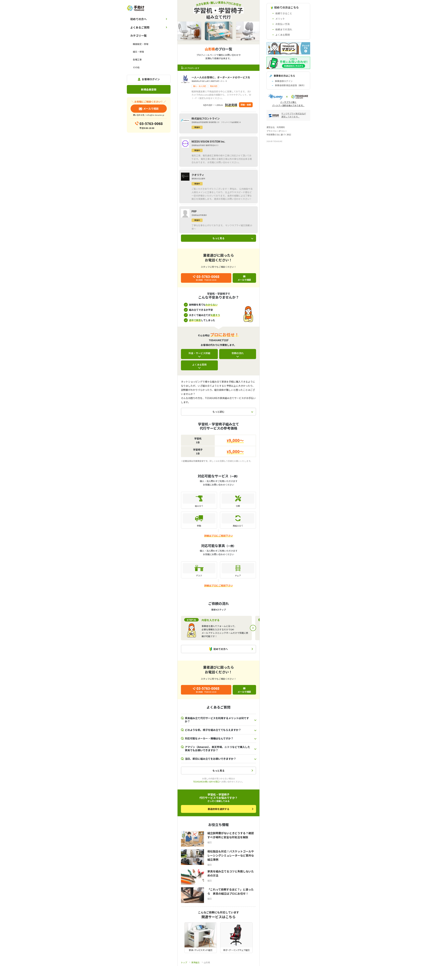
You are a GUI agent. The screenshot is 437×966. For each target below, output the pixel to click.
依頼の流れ (238, 353)
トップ (184, 962)
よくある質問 (199, 364)
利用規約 (281, 127)
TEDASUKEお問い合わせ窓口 (206, 781)
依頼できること (283, 13)
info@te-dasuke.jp (155, 115)
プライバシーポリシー (276, 130)
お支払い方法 (282, 24)
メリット (280, 18)
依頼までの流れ (283, 29)
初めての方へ (138, 19)
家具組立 (195, 962)
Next (253, 628)
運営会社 (270, 127)
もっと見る (218, 238)
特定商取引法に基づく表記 (278, 134)
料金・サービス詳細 (199, 353)
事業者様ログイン (284, 81)
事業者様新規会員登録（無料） (290, 85)
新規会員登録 (148, 89)
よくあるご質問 (139, 27)
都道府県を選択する (218, 809)
